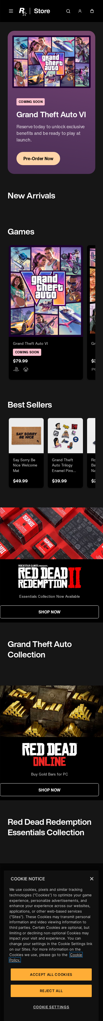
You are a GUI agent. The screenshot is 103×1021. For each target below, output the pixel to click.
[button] (11, 11)
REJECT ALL (51, 991)
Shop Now (49, 612)
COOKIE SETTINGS (51, 1007)
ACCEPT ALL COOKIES (51, 974)
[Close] (92, 879)
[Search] (68, 11)
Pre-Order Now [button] (38, 158)
